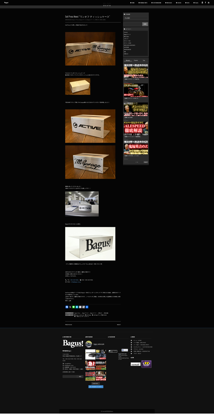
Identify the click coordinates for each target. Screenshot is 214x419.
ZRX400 (105, 315)
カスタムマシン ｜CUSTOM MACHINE (142, 347)
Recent (128, 60)
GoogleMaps (68, 363)
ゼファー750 (127, 41)
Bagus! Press (75, 19)
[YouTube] (208, 2)
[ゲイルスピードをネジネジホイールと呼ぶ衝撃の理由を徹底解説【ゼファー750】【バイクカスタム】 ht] (101, 365)
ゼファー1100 (127, 43)
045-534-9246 (74, 280)
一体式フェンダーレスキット (82, 316)
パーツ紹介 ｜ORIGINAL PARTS (140, 344)
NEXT (119, 324)
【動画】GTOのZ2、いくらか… (131, 155)
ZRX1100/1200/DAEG (129, 45)
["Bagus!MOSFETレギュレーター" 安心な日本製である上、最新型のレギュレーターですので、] (90, 354)
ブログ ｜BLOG (136, 353)
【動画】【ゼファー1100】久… (131, 98)
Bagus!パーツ (90, 19)
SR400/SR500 (127, 49)
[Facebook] (205, 2)
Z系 (125, 51)
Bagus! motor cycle (80, 315)
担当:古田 (102, 19)
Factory (126, 32)
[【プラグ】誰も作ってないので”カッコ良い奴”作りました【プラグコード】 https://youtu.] (101, 376)
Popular (136, 60)
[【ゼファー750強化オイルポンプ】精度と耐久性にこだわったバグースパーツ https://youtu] (90, 376)
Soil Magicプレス (97, 315)
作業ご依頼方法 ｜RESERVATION (141, 351)
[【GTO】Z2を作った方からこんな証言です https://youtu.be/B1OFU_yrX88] (101, 354)
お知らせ (97, 19)
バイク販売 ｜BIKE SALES (139, 342)
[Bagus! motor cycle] (113, 351)
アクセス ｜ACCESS (137, 349)
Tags (144, 60)
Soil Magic (89, 315)
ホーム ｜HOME (136, 340)
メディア (126, 38)
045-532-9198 (69, 359)
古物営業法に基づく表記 (69, 372)
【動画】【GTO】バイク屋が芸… (132, 79)
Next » (145, 162)
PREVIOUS (68, 324)
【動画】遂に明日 (128, 117)
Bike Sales (126, 36)
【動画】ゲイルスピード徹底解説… (132, 136)
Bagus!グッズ (83, 19)
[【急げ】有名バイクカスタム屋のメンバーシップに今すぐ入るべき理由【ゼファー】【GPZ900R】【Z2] (90, 365)
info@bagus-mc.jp (76, 282)
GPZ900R (126, 47)
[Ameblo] (202, 2)
